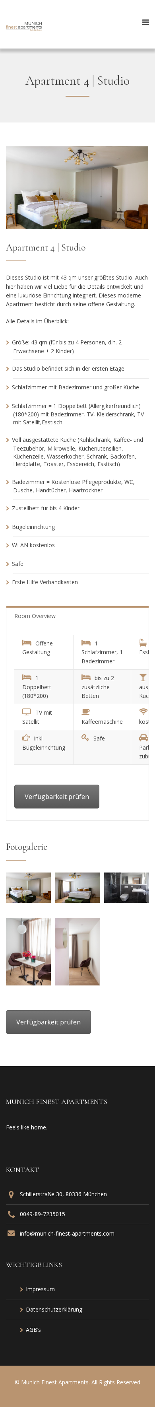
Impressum (40, 1289)
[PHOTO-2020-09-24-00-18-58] (28, 983)
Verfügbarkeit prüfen (57, 796)
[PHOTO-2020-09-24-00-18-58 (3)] (126, 900)
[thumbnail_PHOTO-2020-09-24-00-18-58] (77, 983)
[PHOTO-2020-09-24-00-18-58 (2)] (77, 900)
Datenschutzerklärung (54, 1309)
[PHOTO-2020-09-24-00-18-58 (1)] (28, 900)
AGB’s (33, 1329)
